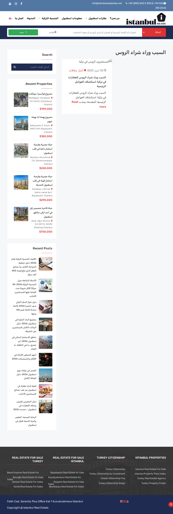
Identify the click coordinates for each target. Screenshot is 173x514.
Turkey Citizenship (115, 469)
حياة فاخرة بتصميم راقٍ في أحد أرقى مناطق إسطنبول (41, 212)
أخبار (81, 70)
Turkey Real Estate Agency (151, 478)
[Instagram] (16, 4)
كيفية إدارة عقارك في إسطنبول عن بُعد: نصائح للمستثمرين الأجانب (25, 390)
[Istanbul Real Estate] (146, 18)
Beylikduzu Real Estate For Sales (66, 486)
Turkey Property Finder (153, 483)
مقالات (73, 70)
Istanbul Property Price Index (150, 473)
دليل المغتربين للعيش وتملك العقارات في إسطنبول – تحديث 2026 (24, 405)
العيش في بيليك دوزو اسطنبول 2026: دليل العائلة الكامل (26, 374)
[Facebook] (21, 4)
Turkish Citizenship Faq (112, 478)
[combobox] (154, 32)
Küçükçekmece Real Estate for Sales (64, 481)
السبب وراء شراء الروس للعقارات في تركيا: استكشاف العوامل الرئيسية (87, 82)
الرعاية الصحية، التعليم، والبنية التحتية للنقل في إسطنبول (25, 421)
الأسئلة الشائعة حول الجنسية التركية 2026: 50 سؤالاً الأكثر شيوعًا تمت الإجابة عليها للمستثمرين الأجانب (24, 288)
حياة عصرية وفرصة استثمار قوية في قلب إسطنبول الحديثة (42, 180)
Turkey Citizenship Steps (112, 483)
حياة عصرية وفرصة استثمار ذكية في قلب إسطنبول (42, 149)
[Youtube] (10, 4)
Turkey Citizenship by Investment (107, 473)
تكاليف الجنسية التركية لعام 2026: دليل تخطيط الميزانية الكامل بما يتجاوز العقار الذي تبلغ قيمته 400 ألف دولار (23, 267)
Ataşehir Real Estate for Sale (68, 481)
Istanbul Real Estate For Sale (150, 469)
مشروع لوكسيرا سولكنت (40, 93)
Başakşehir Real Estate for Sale (67, 472)
